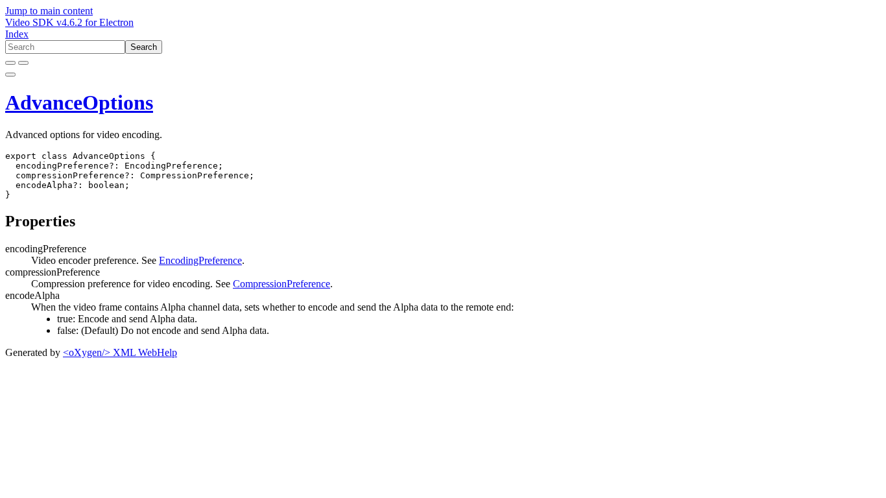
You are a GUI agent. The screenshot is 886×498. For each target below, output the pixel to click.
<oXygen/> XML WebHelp (120, 352)
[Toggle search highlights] (10, 63)
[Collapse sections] (23, 63)
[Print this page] (10, 75)
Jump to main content (49, 10)
